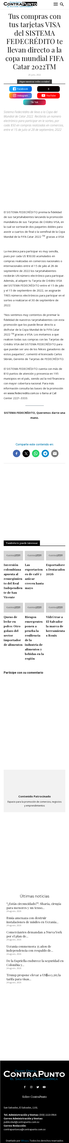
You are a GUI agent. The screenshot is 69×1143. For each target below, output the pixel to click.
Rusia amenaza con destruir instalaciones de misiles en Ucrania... (32, 920)
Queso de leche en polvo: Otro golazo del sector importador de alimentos (13, 631)
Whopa (25, 1140)
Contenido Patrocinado (34, 796)
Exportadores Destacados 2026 (55, 569)
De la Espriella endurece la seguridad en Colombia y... (35, 963)
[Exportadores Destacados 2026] (55, 556)
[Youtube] (44, 1087)
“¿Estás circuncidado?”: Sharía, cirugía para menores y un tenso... (33, 906)
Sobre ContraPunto (34, 1097)
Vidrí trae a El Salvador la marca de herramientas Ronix (55, 626)
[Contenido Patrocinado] (34, 782)
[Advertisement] (34, 169)
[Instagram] (31, 1087)
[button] (61, 4)
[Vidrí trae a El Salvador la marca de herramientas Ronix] (55, 608)
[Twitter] (38, 1087)
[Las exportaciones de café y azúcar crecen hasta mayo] (34, 556)
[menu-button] (55, 4)
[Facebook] (24, 1087)
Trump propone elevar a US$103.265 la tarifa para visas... (33, 977)
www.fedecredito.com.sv (23, 393)
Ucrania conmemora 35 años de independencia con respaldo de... (29, 948)
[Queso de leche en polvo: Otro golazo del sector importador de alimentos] (13, 608)
